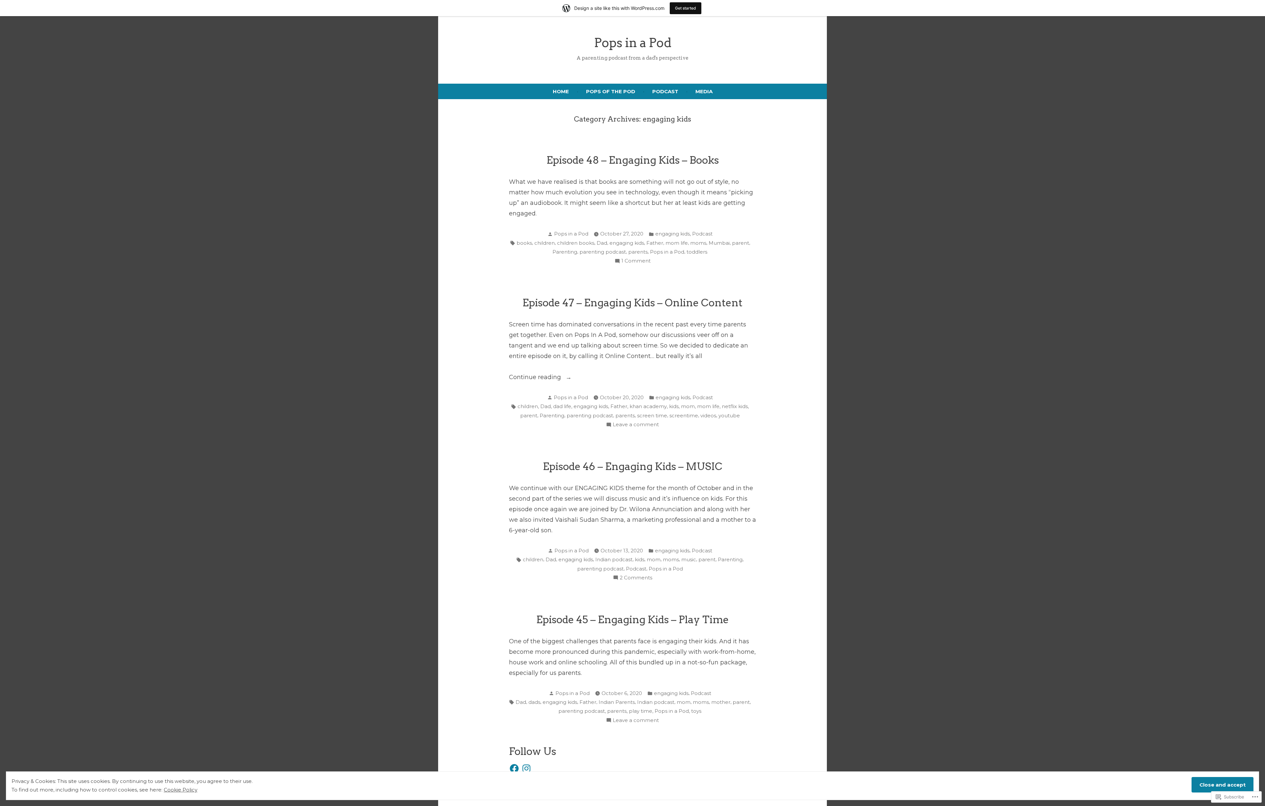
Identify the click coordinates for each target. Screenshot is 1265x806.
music (688, 559)
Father (654, 243)
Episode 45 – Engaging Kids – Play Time (632, 619)
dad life (562, 406)
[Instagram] (526, 768)
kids (674, 406)
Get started (685, 8)
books (524, 243)
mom (688, 406)
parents (638, 252)
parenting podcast (602, 252)
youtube (729, 415)
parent (740, 243)
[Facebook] (514, 768)
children (544, 243)
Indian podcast (613, 559)
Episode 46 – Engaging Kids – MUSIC (632, 466)
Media (704, 91)
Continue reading (536, 377)
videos (708, 415)
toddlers (697, 252)
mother (720, 702)
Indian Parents (617, 702)
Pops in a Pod (632, 42)
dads (534, 702)
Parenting (564, 252)
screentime (683, 415)
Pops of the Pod (610, 91)
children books (575, 243)
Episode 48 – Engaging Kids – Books (633, 160)
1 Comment (636, 261)
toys (696, 711)
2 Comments (636, 578)
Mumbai (719, 243)
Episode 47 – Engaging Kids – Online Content (632, 302)
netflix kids (735, 406)
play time (640, 711)
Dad (602, 243)
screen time (652, 415)
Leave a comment (636, 425)
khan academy (648, 406)
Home (561, 91)
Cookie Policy (180, 790)
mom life (676, 243)
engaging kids (672, 234)
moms (698, 243)
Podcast (665, 91)
